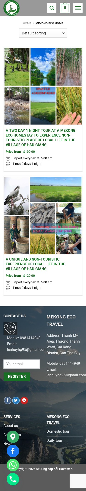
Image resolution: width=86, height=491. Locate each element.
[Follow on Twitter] (16, 400)
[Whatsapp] (13, 465)
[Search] (51, 8)
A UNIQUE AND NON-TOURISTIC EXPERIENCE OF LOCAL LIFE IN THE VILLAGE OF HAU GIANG (35, 264)
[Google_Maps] (13, 437)
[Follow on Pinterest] (24, 400)
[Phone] (13, 479)
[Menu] (78, 8)
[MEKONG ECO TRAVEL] (16, 8)
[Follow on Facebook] (7, 400)
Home (27, 23)
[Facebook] (13, 451)
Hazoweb (65, 469)
